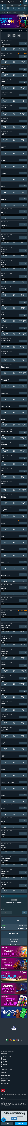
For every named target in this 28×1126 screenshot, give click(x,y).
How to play (3, 1072)
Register (20, 1123)
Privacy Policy (4, 1077)
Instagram (5, 1062)
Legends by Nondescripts (21, 1039)
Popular (9, 12)
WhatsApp (5, 1064)
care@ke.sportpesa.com (6, 1056)
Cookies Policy (20, 1116)
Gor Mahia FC (7, 1039)
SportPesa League (5, 1083)
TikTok (4, 1066)
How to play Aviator (5, 1081)
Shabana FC (14, 1039)
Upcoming (23, 12)
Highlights (4, 12)
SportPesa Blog (4, 1053)
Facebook (5, 1058)
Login (7, 1123)
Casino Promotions (5, 1080)
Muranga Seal (10, 1039)
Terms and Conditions (6, 1074)
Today (18, 12)
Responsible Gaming (5, 1075)
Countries (14, 12)
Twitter (4, 1059)
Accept (14, 1118)
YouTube (5, 1061)
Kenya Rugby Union (17, 1039)
